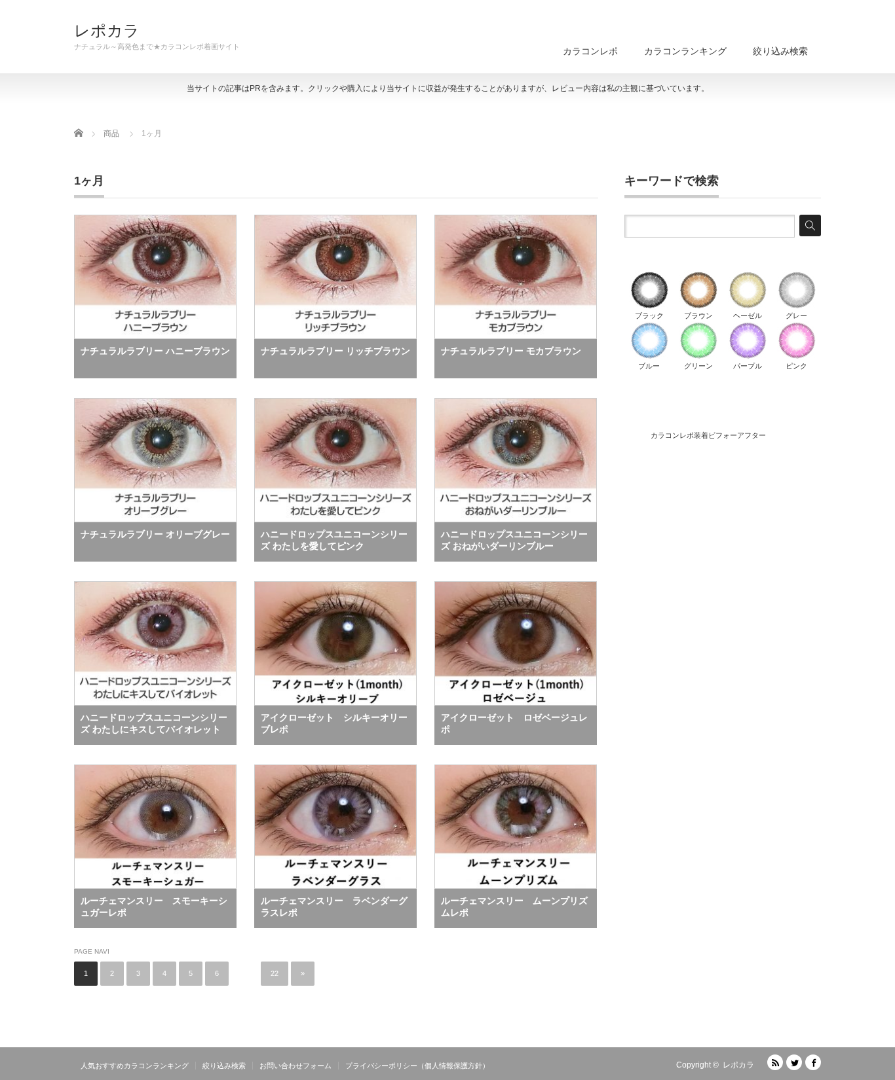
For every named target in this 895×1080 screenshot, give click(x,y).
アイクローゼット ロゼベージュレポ (514, 723)
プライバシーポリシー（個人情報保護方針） (417, 1066)
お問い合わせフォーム (295, 1066)
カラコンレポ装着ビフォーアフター (708, 435)
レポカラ (107, 31)
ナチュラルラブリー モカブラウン (511, 351)
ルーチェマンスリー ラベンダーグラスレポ (334, 906)
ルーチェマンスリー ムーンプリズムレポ (514, 906)
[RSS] (775, 1062)
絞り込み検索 (780, 51)
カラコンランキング (685, 51)
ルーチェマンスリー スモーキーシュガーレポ (154, 906)
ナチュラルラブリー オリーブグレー (155, 534)
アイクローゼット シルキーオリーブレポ (334, 723)
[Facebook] (813, 1062)
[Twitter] (794, 1062)
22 (274, 973)
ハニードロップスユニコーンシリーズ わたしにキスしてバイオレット (154, 723)
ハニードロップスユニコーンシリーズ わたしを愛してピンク (334, 540)
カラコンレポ (590, 51)
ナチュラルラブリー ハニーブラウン (155, 351)
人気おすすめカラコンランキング (135, 1066)
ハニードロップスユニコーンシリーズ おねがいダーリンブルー (514, 540)
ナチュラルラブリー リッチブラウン (335, 351)
